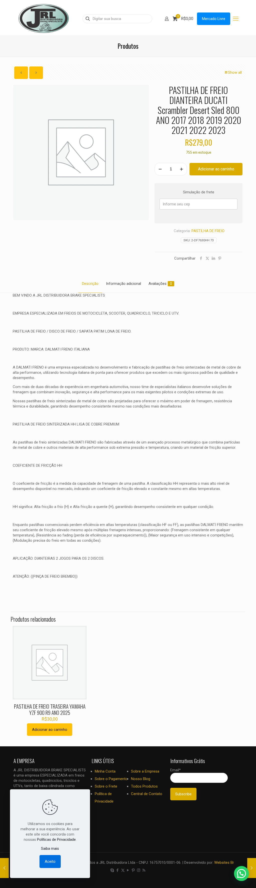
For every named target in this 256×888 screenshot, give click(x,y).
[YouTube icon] (128, 870)
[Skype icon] (112, 870)
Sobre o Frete (106, 786)
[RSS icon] (144, 870)
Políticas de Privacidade (56, 839)
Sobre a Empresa (145, 771)
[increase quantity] (181, 169)
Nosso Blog (140, 779)
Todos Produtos (144, 786)
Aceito (50, 861)
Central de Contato (146, 794)
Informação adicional (123, 283)
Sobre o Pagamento (111, 779)
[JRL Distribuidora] (43, 18)
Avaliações (160, 283)
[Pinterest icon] (133, 870)
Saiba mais (50, 848)
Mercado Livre (213, 18)
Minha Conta (105, 771)
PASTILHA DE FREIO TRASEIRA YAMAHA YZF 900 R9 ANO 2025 (50, 709)
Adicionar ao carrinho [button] (49, 729)
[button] (241, 873)
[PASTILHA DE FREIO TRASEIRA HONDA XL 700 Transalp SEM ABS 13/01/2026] (4, 868)
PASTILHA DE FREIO (208, 231)
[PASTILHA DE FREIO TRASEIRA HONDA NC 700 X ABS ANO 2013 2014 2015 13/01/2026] (251, 868)
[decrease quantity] (160, 169)
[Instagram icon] (138, 870)
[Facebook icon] (118, 870)
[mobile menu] (236, 18)
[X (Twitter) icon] (123, 870)
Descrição (90, 283)
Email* (175, 770)
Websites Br (224, 862)
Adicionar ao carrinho (216, 169)
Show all (235, 72)
